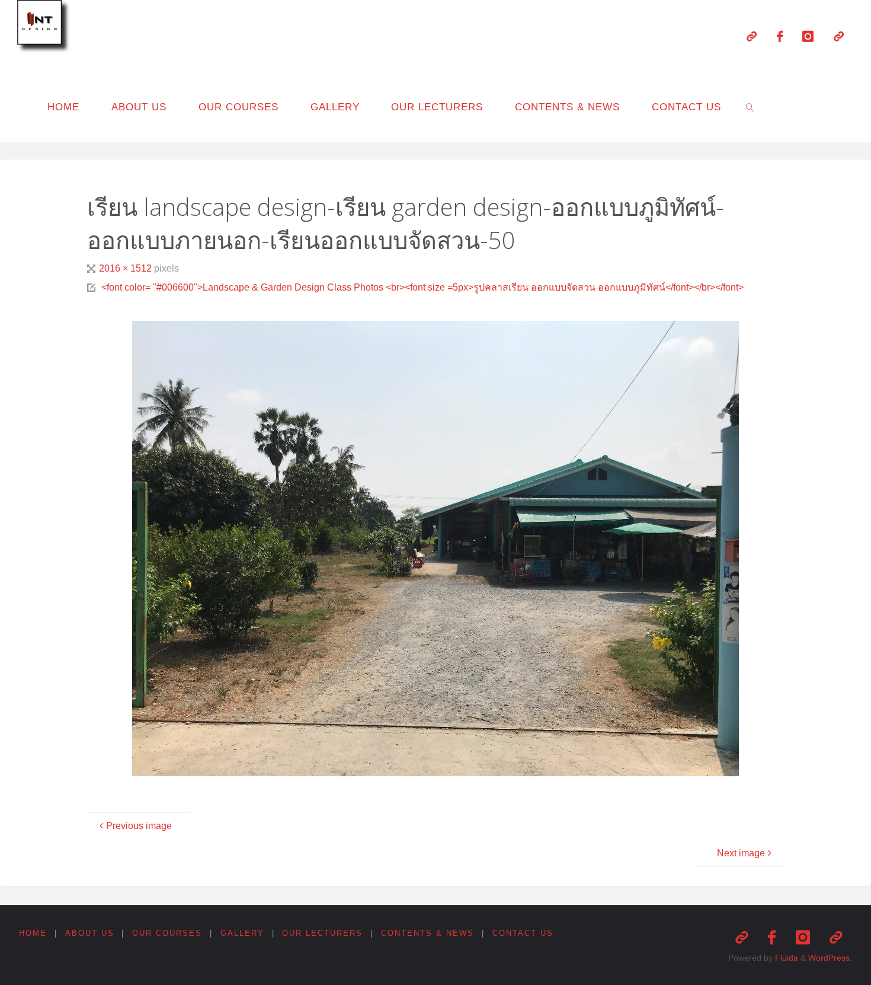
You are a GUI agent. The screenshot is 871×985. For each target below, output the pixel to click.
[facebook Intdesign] (780, 36)
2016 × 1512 (126, 268)
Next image (741, 853)
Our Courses (167, 933)
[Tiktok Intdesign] (839, 36)
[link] (750, 106)
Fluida (785, 957)
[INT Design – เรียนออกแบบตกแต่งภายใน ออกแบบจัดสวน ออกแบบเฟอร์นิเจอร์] (45, 28)
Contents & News (427, 933)
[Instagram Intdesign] (808, 36)
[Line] (751, 36)
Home (33, 933)
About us (89, 933)
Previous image (139, 826)
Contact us (522, 933)
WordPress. (830, 957)
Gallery (242, 933)
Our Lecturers (322, 933)
